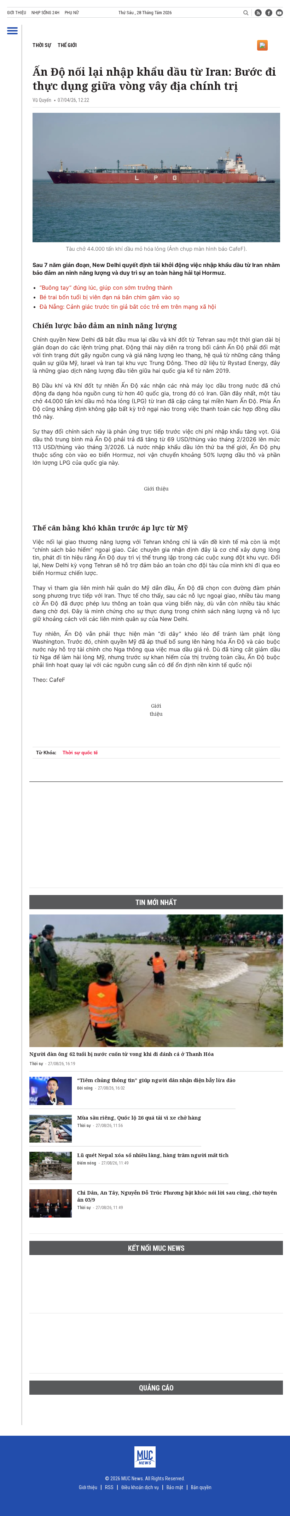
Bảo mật (175, 1487)
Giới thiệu (16, 12)
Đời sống (85, 1088)
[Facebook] (268, 12)
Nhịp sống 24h (45, 12)
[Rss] (258, 12)
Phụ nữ (72, 12)
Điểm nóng (86, 1163)
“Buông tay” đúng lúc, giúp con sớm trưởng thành (106, 287)
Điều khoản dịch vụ (140, 1487)
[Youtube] (279, 12)
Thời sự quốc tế (80, 752)
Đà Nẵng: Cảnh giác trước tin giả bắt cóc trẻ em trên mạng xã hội (128, 306)
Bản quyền (201, 1487)
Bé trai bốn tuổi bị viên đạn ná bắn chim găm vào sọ (110, 297)
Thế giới (67, 45)
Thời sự (42, 45)
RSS (109, 1487)
